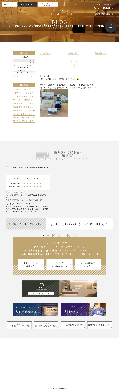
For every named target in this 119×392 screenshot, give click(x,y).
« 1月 (16, 76)
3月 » (32, 76)
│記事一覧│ (73, 53)
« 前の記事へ (45, 53)
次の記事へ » (100, 53)
